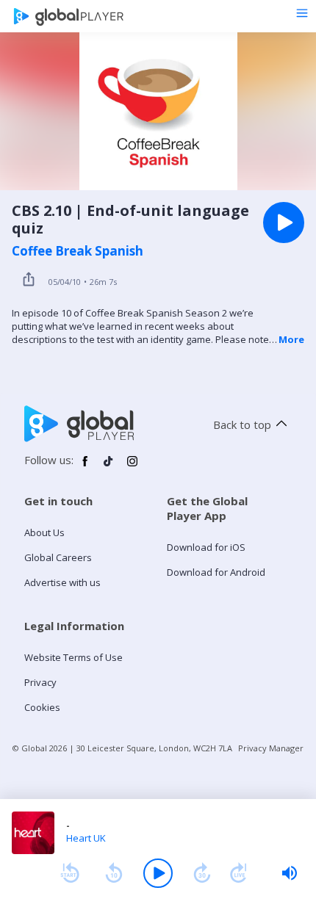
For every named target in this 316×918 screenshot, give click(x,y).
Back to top (242, 424)
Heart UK (86, 838)
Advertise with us (62, 582)
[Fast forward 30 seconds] (202, 873)
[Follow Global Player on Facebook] (85, 467)
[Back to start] (70, 873)
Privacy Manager (271, 748)
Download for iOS (206, 547)
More (291, 339)
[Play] (158, 873)
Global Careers (58, 557)
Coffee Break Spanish (77, 251)
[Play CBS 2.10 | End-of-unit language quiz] (283, 222)
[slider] (289, 873)
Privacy (40, 682)
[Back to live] (239, 873)
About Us (44, 532)
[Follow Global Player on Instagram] (132, 467)
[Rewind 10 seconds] (114, 873)
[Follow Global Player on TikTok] (108, 467)
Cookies (42, 707)
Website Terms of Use (73, 657)
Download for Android (216, 572)
